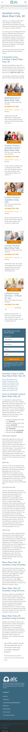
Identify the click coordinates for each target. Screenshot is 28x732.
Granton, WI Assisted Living (10, 388)
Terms (16, 686)
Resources (6, 705)
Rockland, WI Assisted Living (10, 385)
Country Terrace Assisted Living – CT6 (12, 199)
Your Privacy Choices (8, 715)
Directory (7, 6)
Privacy (11, 686)
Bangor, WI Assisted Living (9, 390)
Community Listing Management (11, 702)
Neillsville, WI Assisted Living (10, 383)
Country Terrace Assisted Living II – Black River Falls (13, 147)
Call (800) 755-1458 (12, 106)
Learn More (14, 94)
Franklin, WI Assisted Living (10, 381)
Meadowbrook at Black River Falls (12, 99)
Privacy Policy (9, 363)
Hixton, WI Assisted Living (9, 379)
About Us (5, 696)
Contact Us (6, 699)
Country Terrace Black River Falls (12, 247)
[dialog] (5, 731)
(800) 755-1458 (15, 72)
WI (11, 6)
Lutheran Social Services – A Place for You (13, 295)
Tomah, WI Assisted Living (9, 386)
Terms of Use (6, 712)
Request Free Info (14, 359)
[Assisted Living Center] (14, 2)
